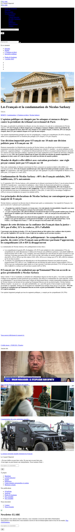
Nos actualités (9, 12)
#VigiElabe (8, 491)
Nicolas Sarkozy (34, 115)
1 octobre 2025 (9, 59)
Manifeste (12, 15)
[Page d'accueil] (4, 1)
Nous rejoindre (13, 24)
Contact (11, 26)
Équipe (11, 21)
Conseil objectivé (14, 17)
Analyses (7, 10)
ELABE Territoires (14, 19)
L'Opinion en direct (23, 115)
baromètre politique (11, 54)
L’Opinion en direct (11, 52)
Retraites (7, 48)
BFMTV (3, 115)
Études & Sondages (11, 8)
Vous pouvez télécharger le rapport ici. (12, 335)
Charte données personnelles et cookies (17, 483)
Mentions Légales (10, 485)
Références (12, 22)
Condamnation (11, 115)
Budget (7, 50)
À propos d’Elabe (10, 14)
